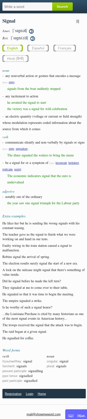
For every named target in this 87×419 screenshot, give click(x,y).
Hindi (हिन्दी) (15, 58)
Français (64, 48)
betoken (73, 163)
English (12, 48)
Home (42, 394)
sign (11, 82)
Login (29, 394)
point (17, 169)
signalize (22, 149)
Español (38, 48)
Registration (13, 394)
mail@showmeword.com (44, 414)
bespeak (61, 163)
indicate (7, 169)
